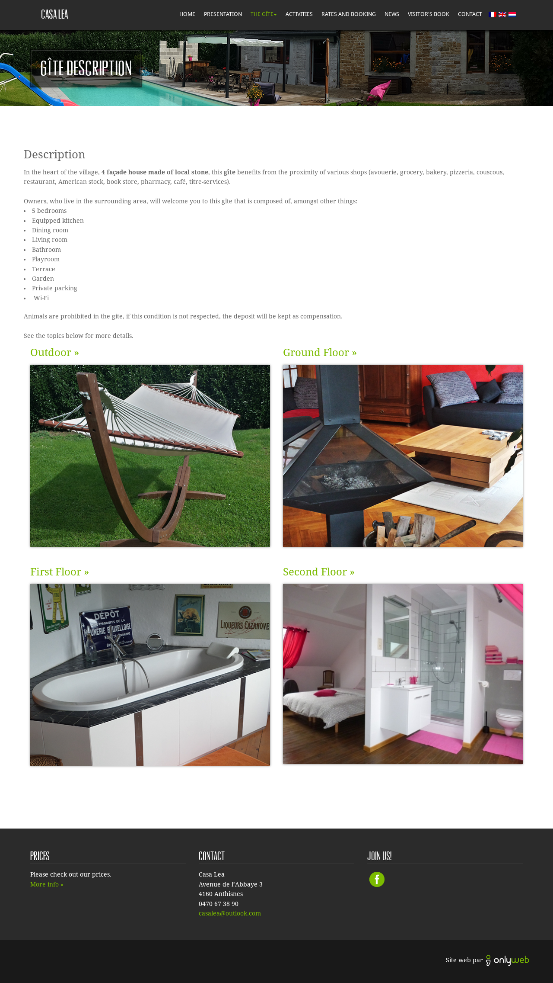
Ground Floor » (320, 353)
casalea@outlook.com (230, 913)
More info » (47, 884)
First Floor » (59, 572)
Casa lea (54, 14)
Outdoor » (54, 353)
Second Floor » (319, 572)
